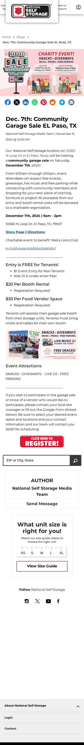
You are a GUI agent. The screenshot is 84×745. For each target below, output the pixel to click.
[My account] (78, 6)
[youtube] (48, 601)
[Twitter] (16, 102)
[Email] (71, 102)
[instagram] (27, 601)
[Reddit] (52, 102)
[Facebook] (7, 102)
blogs (21, 37)
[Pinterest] (43, 102)
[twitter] (37, 601)
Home (7, 37)
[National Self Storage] (32, 13)
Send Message (42, 503)
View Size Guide (42, 566)
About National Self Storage (25, 705)
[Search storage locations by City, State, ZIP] (75, 460)
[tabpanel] (42, 706)
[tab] (42, 706)
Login (8, 717)
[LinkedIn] (25, 102)
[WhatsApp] (34, 102)
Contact (10, 728)
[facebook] (58, 601)
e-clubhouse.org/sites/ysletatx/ (31, 248)
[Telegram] (62, 102)
